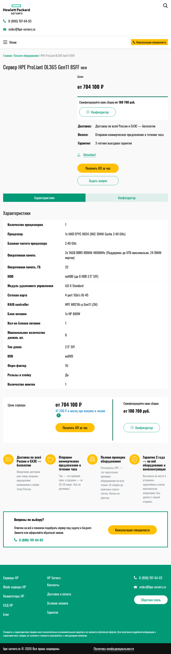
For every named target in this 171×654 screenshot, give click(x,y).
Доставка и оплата (59, 593)
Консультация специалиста (151, 42)
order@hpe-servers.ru (152, 586)
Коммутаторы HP (13, 596)
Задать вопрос (98, 180)
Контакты (53, 584)
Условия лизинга (57, 603)
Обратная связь (151, 599)
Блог (6, 614)
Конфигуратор (100, 112)
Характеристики (44, 197)
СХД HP (8, 605)
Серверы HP (11, 577)
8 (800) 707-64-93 (31, 540)
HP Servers (54, 577)
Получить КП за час (98, 168)
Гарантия (52, 612)
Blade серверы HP (14, 586)
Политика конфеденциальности (114, 648)
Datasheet (89, 154)
